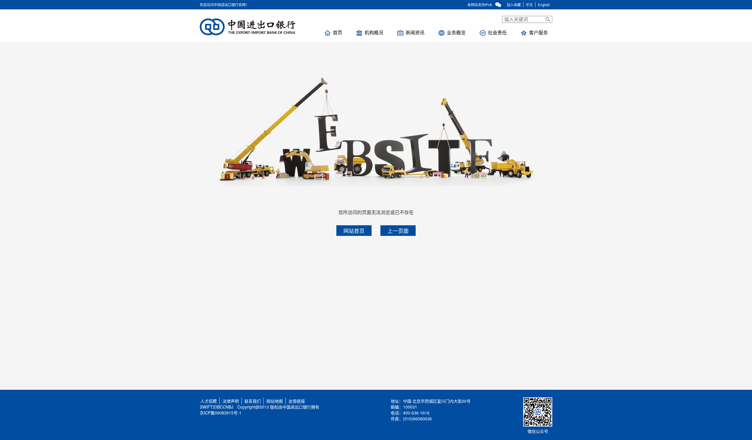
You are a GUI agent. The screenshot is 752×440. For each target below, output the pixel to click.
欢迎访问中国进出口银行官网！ (224, 4)
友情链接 (296, 401)
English (544, 4)
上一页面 (398, 230)
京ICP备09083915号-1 (220, 413)
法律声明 (230, 401)
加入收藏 (514, 4)
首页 (337, 32)
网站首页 (354, 230)
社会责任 (497, 32)
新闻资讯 (415, 32)
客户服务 (538, 32)
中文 (529, 4)
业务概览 (456, 32)
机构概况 (374, 32)
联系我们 (252, 401)
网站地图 (274, 401)
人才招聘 (207, 401)
